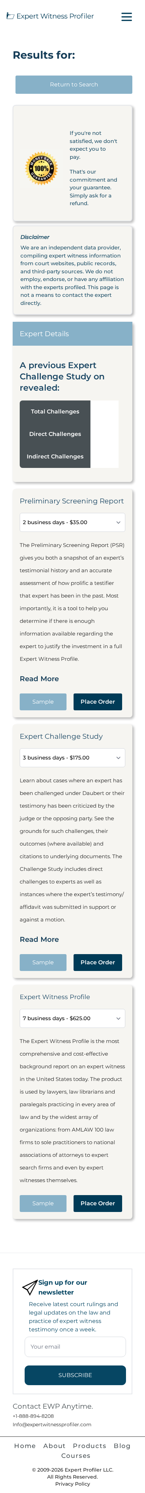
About (54, 1446)
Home (25, 1446)
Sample (43, 701)
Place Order (98, 701)
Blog (122, 1446)
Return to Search (74, 84)
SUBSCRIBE (75, 1375)
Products (89, 1446)
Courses (76, 1456)
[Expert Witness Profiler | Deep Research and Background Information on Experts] (49, 15)
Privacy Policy (72, 1484)
